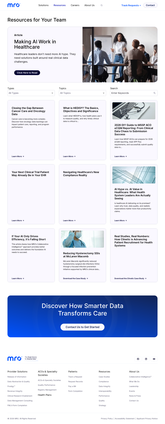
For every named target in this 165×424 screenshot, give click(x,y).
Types (10, 88)
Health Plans (44, 395)
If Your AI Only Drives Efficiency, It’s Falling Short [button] (29, 238)
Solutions (43, 5)
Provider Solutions (17, 371)
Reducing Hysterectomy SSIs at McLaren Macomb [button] (81, 255)
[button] (102, 5)
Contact (150, 5)
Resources (60, 5)
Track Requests (130, 5)
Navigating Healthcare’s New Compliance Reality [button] (81, 174)
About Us (89, 5)
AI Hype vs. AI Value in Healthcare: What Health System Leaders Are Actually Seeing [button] (132, 194)
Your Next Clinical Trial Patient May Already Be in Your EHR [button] (30, 174)
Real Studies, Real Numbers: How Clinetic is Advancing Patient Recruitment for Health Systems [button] (133, 241)
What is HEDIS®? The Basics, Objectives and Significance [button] (81, 109)
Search (114, 88)
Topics (62, 88)
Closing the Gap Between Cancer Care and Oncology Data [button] (28, 111)
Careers (75, 5)
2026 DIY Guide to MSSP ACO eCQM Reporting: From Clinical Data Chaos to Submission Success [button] (133, 129)
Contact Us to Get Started (82, 327)
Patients (72, 371)
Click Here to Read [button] (27, 72)
